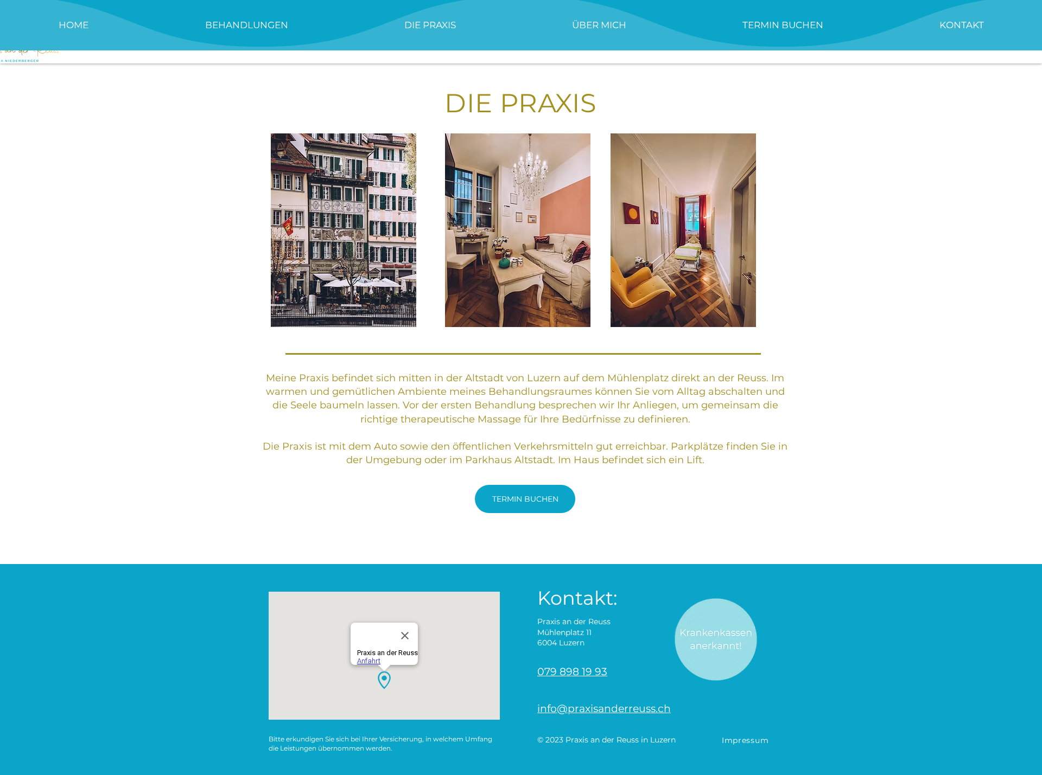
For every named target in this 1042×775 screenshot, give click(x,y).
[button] (246, 25)
